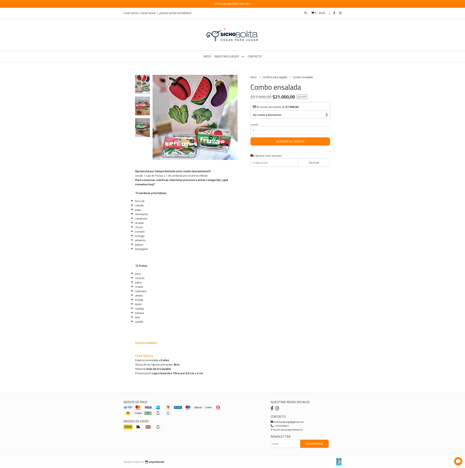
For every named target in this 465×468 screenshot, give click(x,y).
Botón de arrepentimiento (288, 429)
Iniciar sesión (148, 13)
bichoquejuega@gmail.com (289, 421)
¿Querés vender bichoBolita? (175, 13)
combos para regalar (275, 77)
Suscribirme (314, 443)
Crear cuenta (131, 13)
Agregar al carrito (290, 141)
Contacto (255, 56)
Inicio (207, 56)
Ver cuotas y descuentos (267, 114)
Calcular (314, 162)
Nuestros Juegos (227, 56)
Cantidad (254, 124)
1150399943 (281, 425)
